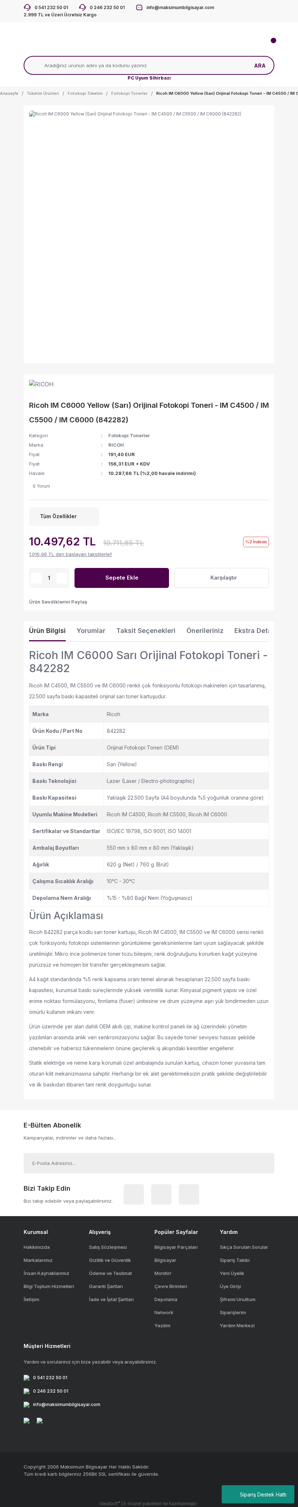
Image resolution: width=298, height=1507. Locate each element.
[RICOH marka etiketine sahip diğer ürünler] (45, 387)
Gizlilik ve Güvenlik (110, 1260)
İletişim (31, 1299)
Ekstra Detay (255, 630)
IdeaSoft (110, 1503)
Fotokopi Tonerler (129, 435)
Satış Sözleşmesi (108, 1247)
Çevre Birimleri (170, 1286)
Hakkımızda (37, 1247)
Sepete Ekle (121, 577)
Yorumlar (91, 630)
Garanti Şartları (106, 1286)
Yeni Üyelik (232, 1273)
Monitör (163, 1273)
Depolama (165, 1299)
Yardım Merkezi (237, 1325)
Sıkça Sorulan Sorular (244, 1247)
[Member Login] (112, 45)
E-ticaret (133, 1503)
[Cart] (268, 45)
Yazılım (162, 1325)
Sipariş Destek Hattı (263, 1494)
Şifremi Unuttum (237, 1299)
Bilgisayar (165, 1260)
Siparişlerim (233, 1312)
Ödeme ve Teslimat (110, 1273)
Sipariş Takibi (235, 1260)
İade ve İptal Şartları (111, 1299)
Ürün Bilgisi (47, 630)
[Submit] (260, 1163)
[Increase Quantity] (61, 578)
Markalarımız (38, 1260)
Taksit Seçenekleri (146, 630)
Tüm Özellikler (58, 516)
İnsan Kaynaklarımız (46, 1273)
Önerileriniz (205, 630)
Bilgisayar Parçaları (176, 1247)
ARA (260, 65)
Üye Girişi (230, 1286)
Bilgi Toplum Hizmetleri (49, 1286)
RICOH (116, 445)
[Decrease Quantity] (36, 578)
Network (163, 1312)
